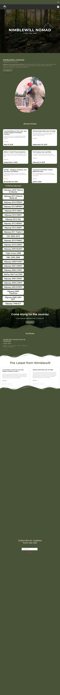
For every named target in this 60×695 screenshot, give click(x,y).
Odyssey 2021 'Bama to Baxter (13, 191)
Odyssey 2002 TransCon (13, 292)
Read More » (4, 380)
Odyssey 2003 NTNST (13, 287)
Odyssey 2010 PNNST (13, 240)
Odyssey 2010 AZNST (13, 245)
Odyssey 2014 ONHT (13, 215)
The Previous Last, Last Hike (42, 152)
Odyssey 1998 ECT (13, 303)
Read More (6, 141)
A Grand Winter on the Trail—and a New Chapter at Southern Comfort (15, 132)
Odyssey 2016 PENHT (13, 202)
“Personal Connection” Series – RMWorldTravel (43, 170)
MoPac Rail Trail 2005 (13, 274)
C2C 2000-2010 (13, 236)
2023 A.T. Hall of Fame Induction (15, 152)
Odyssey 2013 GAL (13, 219)
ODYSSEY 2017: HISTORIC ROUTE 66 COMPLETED (14, 340)
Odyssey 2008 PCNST (13, 262)
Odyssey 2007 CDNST (13, 266)
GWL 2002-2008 (13, 257)
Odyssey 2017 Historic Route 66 (13, 197)
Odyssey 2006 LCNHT (13, 270)
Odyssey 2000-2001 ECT (13, 298)
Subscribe (30, 552)
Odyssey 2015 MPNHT (13, 206)
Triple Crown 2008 (13, 253)
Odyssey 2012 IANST (13, 228)
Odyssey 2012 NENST (13, 223)
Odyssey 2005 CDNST (13, 279)
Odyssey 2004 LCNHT (13, 283)
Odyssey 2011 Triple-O (13, 232)
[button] (58, 7)
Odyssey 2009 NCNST (13, 249)
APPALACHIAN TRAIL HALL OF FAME (44, 131)
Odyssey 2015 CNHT (13, 211)
